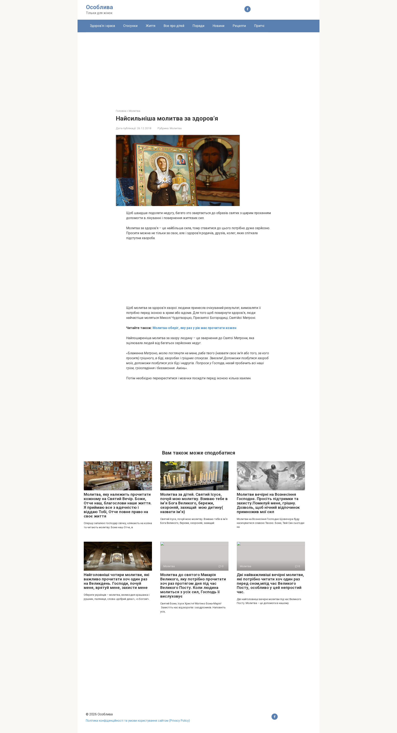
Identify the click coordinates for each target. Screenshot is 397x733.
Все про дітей (174, 26)
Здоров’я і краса (102, 26)
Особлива (99, 7)
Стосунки (130, 26)
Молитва (176, 128)
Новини (218, 26)
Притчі (259, 26)
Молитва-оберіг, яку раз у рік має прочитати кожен (194, 328)
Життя (150, 26)
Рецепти (239, 26)
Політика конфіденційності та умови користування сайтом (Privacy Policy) (138, 720)
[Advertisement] (198, 67)
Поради (198, 26)
